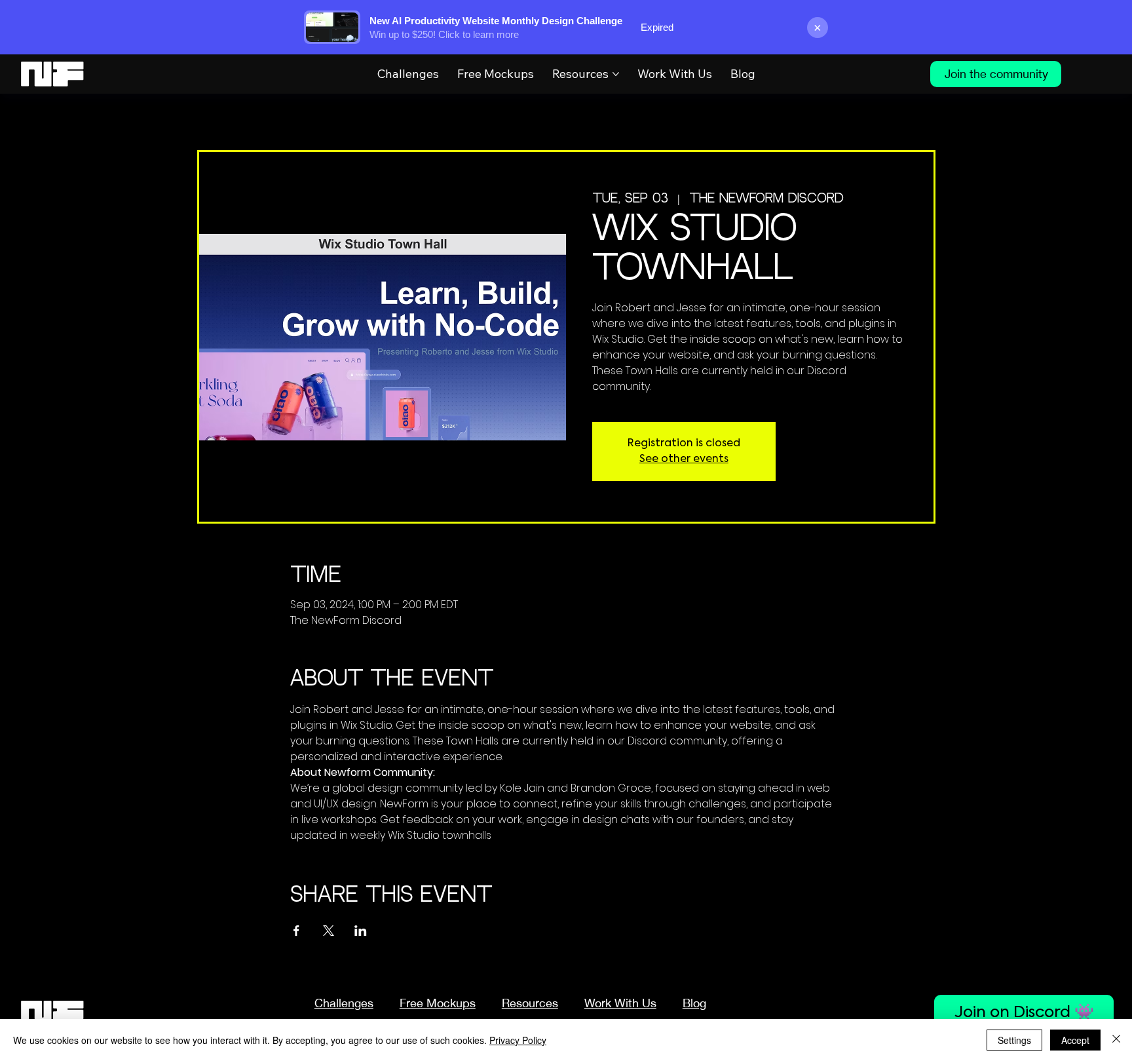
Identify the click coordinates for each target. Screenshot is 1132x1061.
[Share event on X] (328, 930)
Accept (1075, 1040)
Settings (1014, 1040)
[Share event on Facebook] (296, 930)
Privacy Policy (517, 1040)
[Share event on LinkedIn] (360, 930)
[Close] (1116, 1040)
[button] (530, 1003)
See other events (683, 459)
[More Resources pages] (616, 74)
